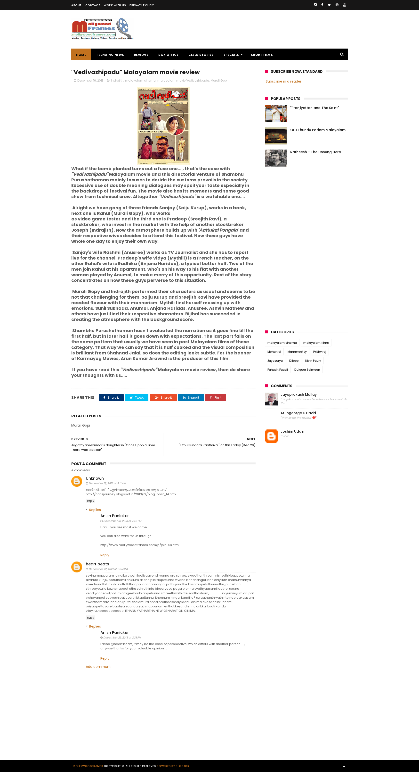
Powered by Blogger (173, 766)
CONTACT (92, 5)
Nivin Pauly (313, 361)
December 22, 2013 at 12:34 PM (108, 569)
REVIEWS (141, 55)
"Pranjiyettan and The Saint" (314, 107)
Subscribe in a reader (283, 81)
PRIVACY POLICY (141, 5)
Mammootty (297, 352)
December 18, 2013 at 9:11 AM (107, 483)
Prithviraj (319, 352)
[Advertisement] (259, 29)
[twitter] (329, 5)
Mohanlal (274, 352)
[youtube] (344, 5)
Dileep (294, 361)
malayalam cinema (140, 80)
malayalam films (316, 343)
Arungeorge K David (298, 413)
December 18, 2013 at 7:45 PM (122, 521)
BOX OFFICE (168, 55)
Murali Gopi (219, 80)
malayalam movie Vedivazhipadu (183, 80)
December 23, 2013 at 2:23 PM (122, 637)
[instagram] (315, 5)
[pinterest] (337, 5)
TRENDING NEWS (110, 55)
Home (81, 55)
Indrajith (117, 80)
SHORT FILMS (262, 55)
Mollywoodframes (88, 766)
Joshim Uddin (292, 431)
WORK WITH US (115, 5)
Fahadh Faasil (277, 370)
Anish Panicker (114, 516)
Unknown (95, 478)
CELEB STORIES (201, 55)
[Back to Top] (344, 766)
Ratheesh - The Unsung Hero (315, 152)
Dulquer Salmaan (307, 370)
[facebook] (322, 5)
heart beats (97, 564)
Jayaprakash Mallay (299, 395)
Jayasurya (275, 361)
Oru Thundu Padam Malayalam (318, 129)
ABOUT (76, 5)
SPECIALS (231, 55)
